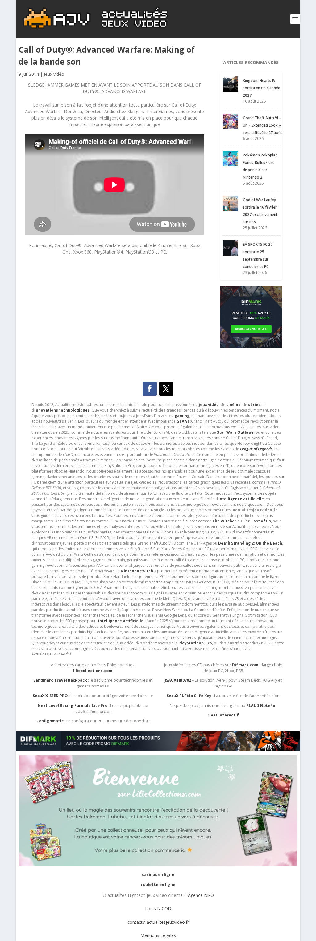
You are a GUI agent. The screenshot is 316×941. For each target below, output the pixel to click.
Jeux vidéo (54, 74)
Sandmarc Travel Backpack (60, 680)
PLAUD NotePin (261, 705)
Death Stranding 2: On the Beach (250, 543)
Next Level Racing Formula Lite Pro (72, 705)
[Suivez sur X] (166, 389)
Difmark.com (245, 664)
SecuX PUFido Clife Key (189, 695)
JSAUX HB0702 (178, 680)
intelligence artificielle (120, 620)
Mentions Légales (158, 935)
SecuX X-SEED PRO (50, 695)
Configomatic (50, 721)
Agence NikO (201, 895)
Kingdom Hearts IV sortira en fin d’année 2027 (261, 88)
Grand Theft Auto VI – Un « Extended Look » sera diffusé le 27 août (262, 125)
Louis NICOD (158, 908)
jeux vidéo (209, 404)
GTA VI (183, 421)
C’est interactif (223, 715)
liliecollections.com (92, 670)
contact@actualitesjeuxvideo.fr (158, 922)
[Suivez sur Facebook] (150, 389)
